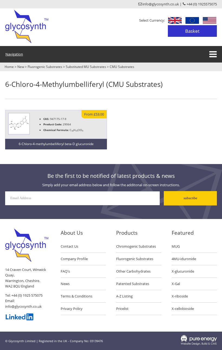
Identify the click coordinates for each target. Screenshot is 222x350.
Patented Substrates (132, 283)
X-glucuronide (183, 271)
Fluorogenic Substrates (45, 67)
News (65, 283)
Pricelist (122, 308)
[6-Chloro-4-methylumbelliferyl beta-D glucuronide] (19, 133)
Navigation (14, 54)
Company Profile (74, 258)
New (20, 67)
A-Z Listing (124, 296)
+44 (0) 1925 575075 (27, 295)
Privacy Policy (72, 308)
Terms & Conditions (76, 296)
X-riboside (180, 296)
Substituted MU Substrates (86, 67)
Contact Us (69, 246)
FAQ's (65, 271)
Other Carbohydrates (133, 271)
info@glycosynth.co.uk (23, 306)
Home (9, 67)
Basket (192, 31)
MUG (176, 246)
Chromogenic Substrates (136, 246)
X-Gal (176, 283)
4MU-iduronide (184, 258)
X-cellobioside (183, 308)
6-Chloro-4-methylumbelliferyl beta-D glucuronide (56, 144)
